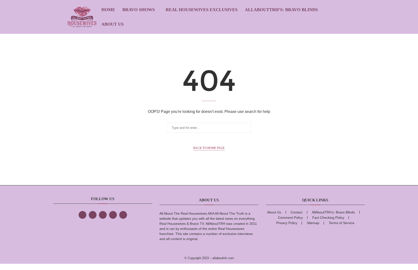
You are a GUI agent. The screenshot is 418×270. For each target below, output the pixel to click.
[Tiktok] (113, 215)
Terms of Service (341, 223)
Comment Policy (290, 217)
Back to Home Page (209, 148)
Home (108, 9)
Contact (296, 212)
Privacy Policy (286, 223)
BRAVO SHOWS (138, 9)
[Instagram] (103, 215)
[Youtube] (123, 215)
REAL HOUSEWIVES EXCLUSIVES (202, 9)
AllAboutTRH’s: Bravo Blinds (281, 9)
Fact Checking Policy (328, 217)
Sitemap (313, 223)
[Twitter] (93, 215)
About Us (112, 24)
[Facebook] (82, 215)
